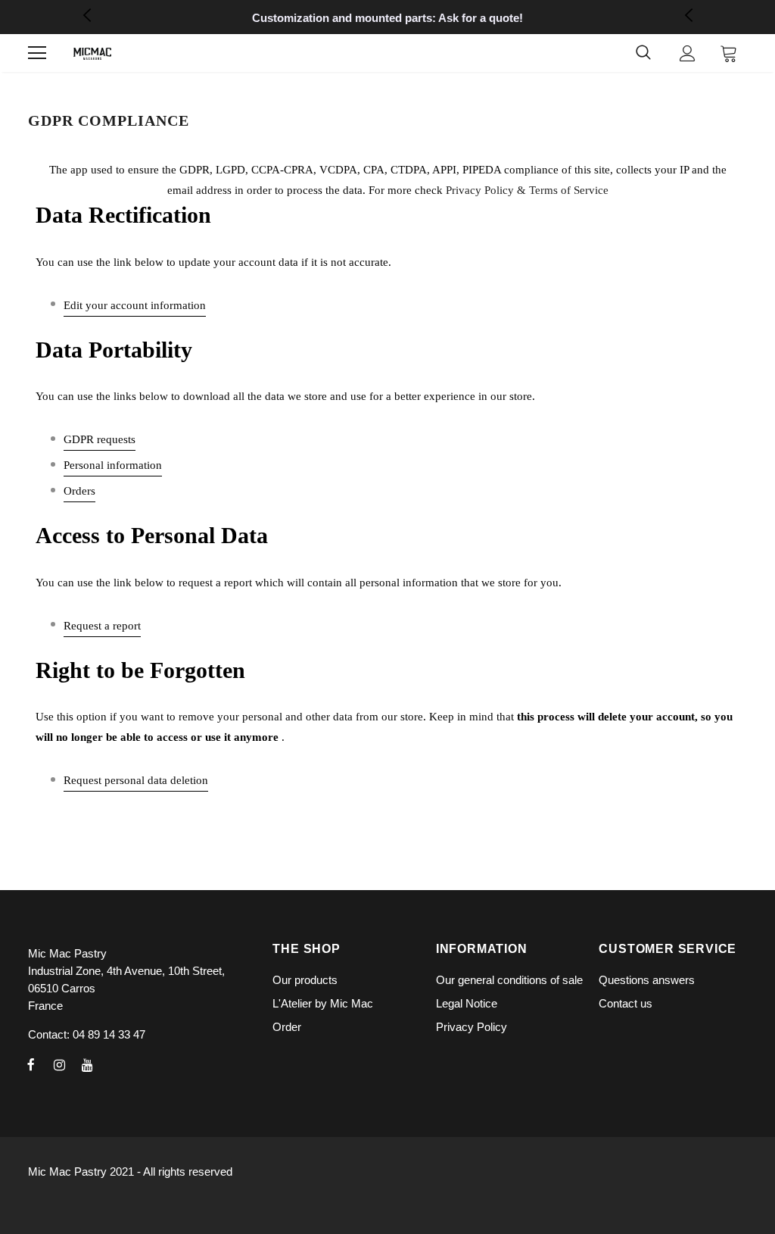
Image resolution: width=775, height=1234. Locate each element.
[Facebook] (31, 1064)
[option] (387, 17)
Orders (79, 491)
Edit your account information (135, 305)
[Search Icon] (643, 53)
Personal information (113, 465)
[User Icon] (688, 53)
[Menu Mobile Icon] (37, 53)
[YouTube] (87, 1064)
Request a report (102, 626)
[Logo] (92, 53)
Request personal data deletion (136, 780)
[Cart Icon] (729, 53)
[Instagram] (59, 1064)
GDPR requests (99, 439)
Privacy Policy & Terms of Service (527, 190)
